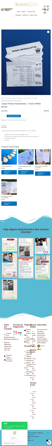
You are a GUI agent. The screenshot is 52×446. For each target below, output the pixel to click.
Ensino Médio (17, 100)
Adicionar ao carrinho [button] (7, 172)
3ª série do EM (10, 100)
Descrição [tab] (3, 127)
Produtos (23, 11)
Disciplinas (8, 98)
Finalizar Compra (33, 15)
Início (2, 98)
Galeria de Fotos (31, 11)
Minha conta (25, 15)
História (14, 98)
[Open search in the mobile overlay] (26, 4)
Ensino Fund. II (33, 352)
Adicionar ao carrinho (14, 116)
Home (18, 11)
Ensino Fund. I (33, 385)
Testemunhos (18, 15)
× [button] (26, 422)
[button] (48, 32)
